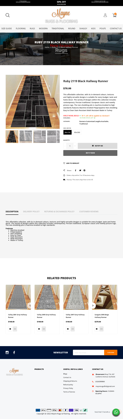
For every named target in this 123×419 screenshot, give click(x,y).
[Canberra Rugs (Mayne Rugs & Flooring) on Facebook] (14, 353)
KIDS (93, 28)
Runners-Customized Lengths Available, (94, 121)
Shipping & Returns (70, 381)
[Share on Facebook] (76, 170)
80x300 (77, 132)
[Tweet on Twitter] (80, 170)
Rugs (32, 28)
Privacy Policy (68, 388)
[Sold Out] (10, 328)
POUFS (103, 28)
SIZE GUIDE (6, 28)
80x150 (67, 132)
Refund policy (68, 385)
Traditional (58, 28)
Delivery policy (31, 211)
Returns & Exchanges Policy (59, 211)
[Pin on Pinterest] (84, 170)
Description (12, 211)
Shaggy (83, 28)
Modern (43, 28)
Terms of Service (69, 392)
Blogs (65, 374)
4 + (61, 3)
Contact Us (116, 28)
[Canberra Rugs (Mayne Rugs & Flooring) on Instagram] (7, 353)
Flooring (21, 28)
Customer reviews (88, 211)
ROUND (71, 28)
